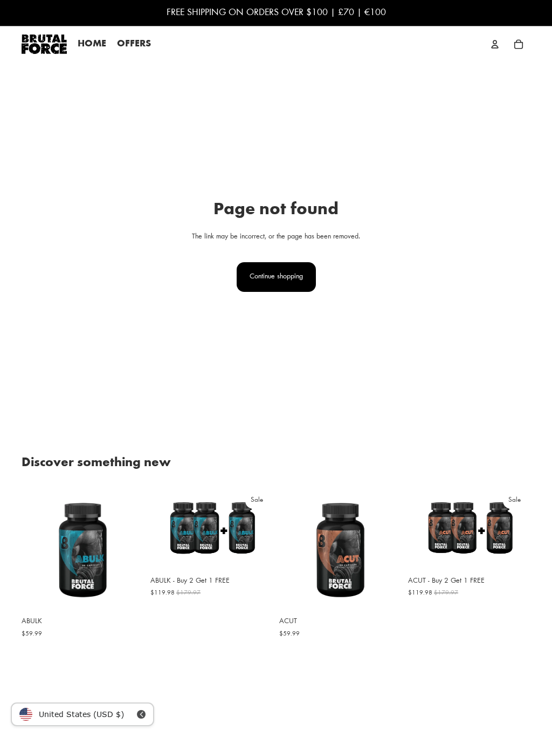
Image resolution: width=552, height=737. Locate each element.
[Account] (495, 44)
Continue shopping (276, 277)
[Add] (127, 595)
